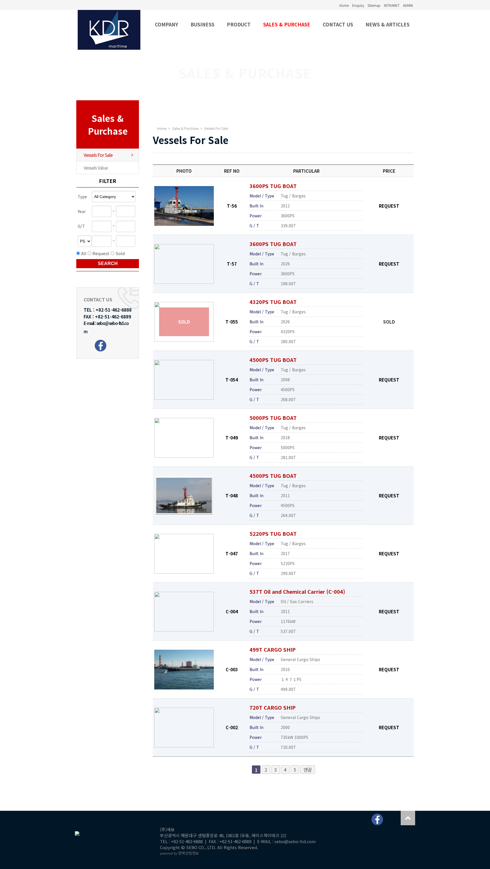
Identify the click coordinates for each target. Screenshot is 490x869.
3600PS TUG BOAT (273, 185)
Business (202, 24)
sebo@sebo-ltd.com (295, 841)
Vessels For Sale (98, 154)
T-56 (232, 206)
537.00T (288, 631)
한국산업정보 (179, 853)
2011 (285, 495)
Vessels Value (96, 167)
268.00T (288, 399)
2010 (285, 669)
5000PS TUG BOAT (273, 417)
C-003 (232, 669)
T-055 (231, 321)
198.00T (288, 283)
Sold (120, 253)
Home (344, 5)
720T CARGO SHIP (272, 707)
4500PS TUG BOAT (273, 359)
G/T (81, 226)
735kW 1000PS (294, 737)
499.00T (288, 689)
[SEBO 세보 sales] (109, 30)
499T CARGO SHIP (272, 649)
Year (82, 211)
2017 (285, 553)
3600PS (288, 215)
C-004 (232, 611)
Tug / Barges (293, 196)
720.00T (288, 747)
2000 (285, 727)
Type (82, 196)
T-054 (231, 379)
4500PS (288, 389)
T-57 (232, 264)
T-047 (231, 553)
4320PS (288, 331)
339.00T (288, 225)
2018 (285, 437)
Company (166, 24)
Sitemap (374, 5)
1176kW (288, 621)
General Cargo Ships (300, 659)
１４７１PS (291, 679)
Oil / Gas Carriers (297, 601)
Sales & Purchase (286, 24)
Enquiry (358, 5)
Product (239, 24)
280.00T (288, 341)
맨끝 (307, 769)
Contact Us (338, 24)
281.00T (288, 457)
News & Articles (387, 24)
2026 (285, 263)
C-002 (232, 727)
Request (100, 253)
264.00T (288, 515)
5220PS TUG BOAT (273, 533)
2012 (285, 206)
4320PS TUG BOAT (273, 301)
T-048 (231, 495)
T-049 (231, 437)
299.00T (288, 573)
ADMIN (408, 5)
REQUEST (389, 206)
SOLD (389, 321)
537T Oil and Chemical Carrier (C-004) (297, 591)
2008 (285, 379)
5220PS (288, 563)
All (83, 253)
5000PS (288, 447)
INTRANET (392, 5)
